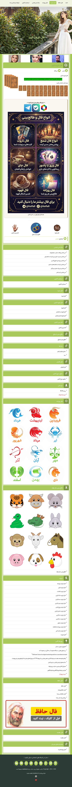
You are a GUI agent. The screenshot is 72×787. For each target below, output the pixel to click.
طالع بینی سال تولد (61, 571)
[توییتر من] (31, 763)
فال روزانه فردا (62, 749)
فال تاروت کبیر (36, 37)
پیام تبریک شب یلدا (61, 697)
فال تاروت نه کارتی (61, 615)
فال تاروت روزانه (61, 583)
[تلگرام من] (50, 763)
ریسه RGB (63, 390)
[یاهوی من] (55, 763)
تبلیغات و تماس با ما (14, 2)
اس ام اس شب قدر (61, 272)
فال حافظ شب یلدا (61, 693)
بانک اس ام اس (36, 2)
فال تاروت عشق (62, 623)
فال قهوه (63, 308)
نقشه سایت (29, 773)
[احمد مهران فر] (58, 59)
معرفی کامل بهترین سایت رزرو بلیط (57, 666)
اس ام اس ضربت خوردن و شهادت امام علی (55, 256)
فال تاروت (52, 2)
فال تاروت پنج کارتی (61, 607)
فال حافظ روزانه (62, 690)
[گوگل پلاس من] (26, 763)
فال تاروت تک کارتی (61, 595)
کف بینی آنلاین (62, 327)
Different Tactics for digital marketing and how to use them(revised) (49, 654)
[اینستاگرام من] (41, 763)
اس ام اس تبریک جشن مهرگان (58, 268)
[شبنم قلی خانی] (15, 59)
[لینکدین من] (16, 763)
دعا (65, 355)
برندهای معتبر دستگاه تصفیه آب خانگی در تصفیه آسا (52, 650)
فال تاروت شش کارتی (60, 611)
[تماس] (36, 763)
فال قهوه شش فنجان (60, 315)
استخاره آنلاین (25, 2)
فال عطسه (63, 737)
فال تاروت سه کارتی (61, 599)
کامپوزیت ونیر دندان (61, 646)
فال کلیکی (63, 367)
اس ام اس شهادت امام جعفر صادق (57, 264)
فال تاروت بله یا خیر (61, 630)
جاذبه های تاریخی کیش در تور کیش (57, 662)
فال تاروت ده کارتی (61, 619)
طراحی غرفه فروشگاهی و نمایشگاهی (57, 670)
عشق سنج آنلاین (61, 379)
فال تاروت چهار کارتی (60, 603)
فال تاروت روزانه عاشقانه (59, 626)
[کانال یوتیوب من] (21, 763)
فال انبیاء (63, 296)
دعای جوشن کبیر (61, 351)
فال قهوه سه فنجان (61, 311)
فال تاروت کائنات (61, 591)
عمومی (57, 238)
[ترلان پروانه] (36, 59)
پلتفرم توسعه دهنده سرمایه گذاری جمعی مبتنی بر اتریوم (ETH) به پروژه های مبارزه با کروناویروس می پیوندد (39, 658)
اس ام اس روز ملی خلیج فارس (58, 260)
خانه (67, 2)
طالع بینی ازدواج (62, 339)
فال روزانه (45, 2)
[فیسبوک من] (46, 763)
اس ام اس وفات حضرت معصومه (58, 252)
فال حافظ (60, 2)
